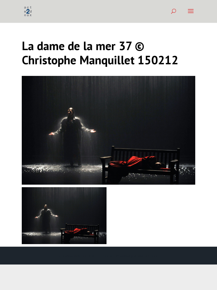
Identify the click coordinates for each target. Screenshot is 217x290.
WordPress (148, 256)
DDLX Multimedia (97, 256)
